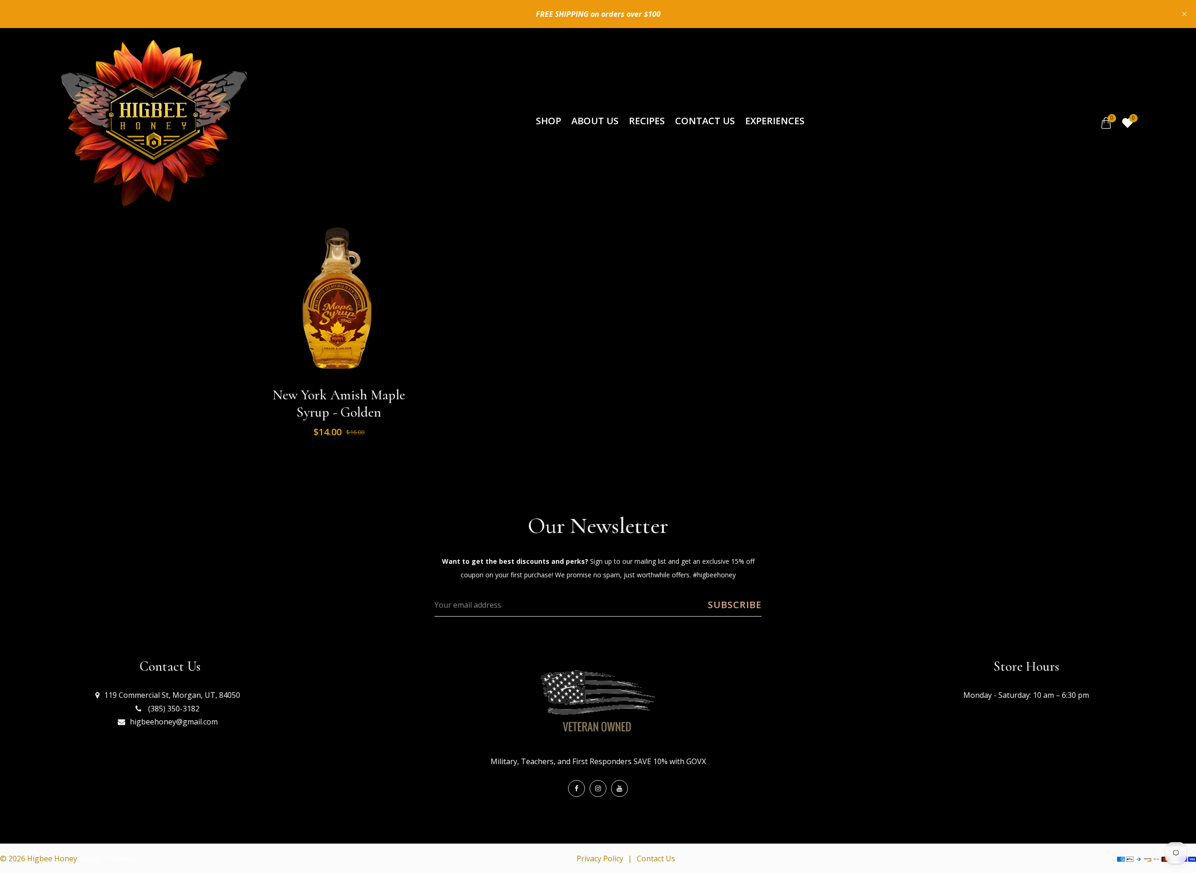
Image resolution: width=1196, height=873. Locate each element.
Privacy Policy (600, 858)
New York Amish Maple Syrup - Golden (338, 403)
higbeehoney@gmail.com (174, 722)
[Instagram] (598, 788)
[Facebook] (576, 788)
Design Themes (106, 858)
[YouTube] (619, 788)
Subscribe (735, 604)
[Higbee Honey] (153, 122)
